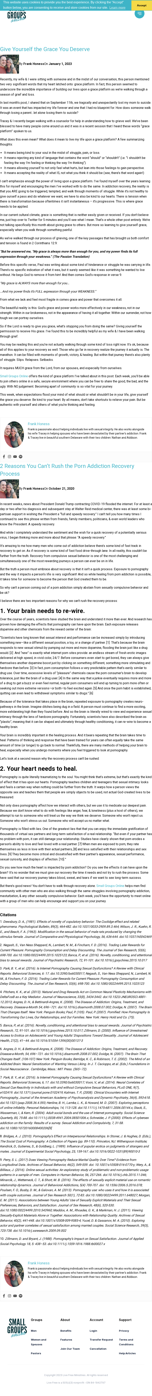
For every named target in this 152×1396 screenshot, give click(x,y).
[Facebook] (4, 457)
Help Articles (127, 1353)
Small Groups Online (14, 376)
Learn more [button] (117, 7)
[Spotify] (20, 457)
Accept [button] (141, 5)
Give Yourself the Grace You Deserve (45, 49)
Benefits (65, 1330)
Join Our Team (70, 1348)
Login (93, 1330)
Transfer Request (101, 1339)
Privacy (124, 1330)
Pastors (36, 1353)
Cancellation (98, 1348)
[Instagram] (9, 457)
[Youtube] (15, 457)
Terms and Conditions (126, 1342)
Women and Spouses (38, 1342)
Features (66, 1339)
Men (34, 1330)
